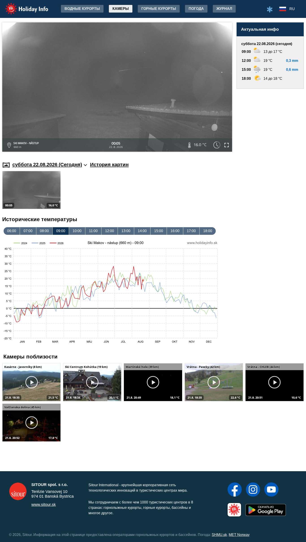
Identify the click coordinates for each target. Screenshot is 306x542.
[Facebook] (235, 490)
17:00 (191, 231)
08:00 (44, 231)
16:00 (174, 231)
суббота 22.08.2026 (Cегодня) (47, 164)
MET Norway (239, 535)
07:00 (28, 231)
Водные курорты (82, 9)
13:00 (125, 231)
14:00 (142, 231)
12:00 (109, 231)
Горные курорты (158, 9)
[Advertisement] (270, 121)
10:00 (77, 231)
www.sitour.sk (43, 504)
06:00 (11, 231)
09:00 (60, 231)
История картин (109, 164)
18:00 (207, 231)
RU (292, 9)
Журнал (224, 9)
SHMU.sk (219, 535)
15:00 (158, 231)
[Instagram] (253, 490)
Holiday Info (22, 5)
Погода (196, 9)
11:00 (93, 231)
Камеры (120, 9)
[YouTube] (271, 490)
